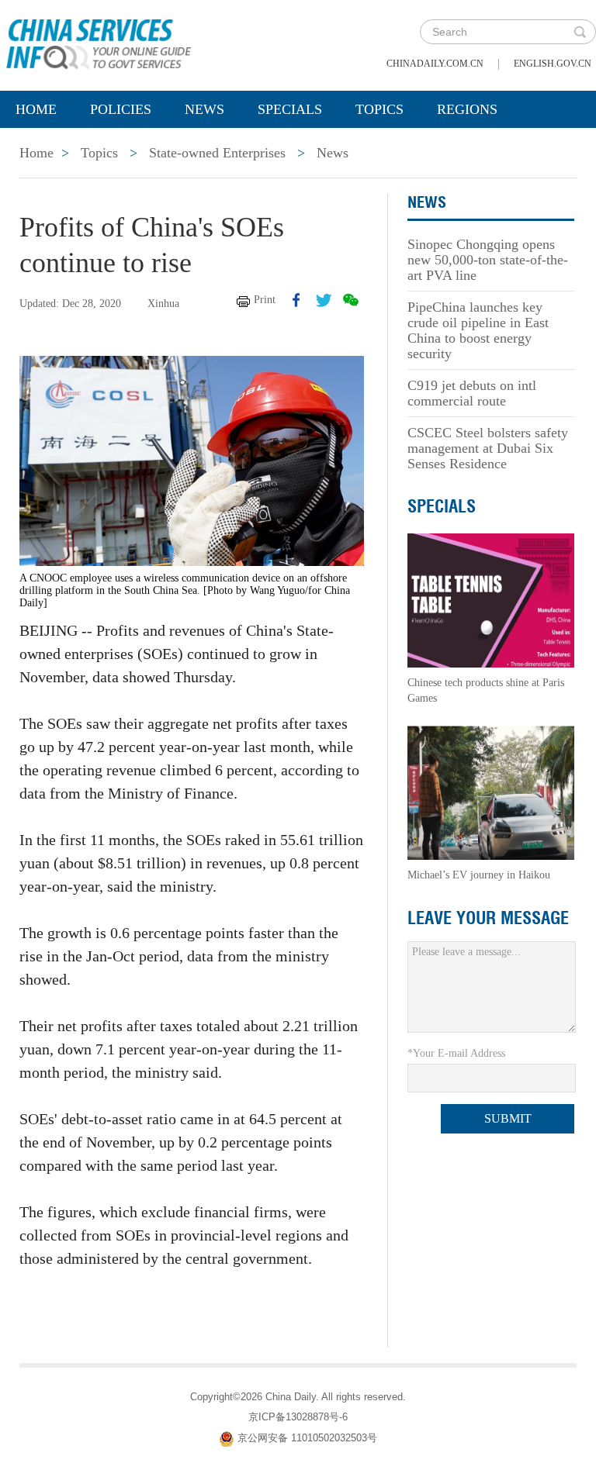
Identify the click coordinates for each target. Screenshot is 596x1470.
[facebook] (296, 300)
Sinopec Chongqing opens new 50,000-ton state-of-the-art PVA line (487, 259)
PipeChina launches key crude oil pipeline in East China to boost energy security (478, 330)
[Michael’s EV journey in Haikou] (490, 792)
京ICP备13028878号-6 (298, 1417)
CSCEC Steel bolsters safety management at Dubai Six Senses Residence (487, 448)
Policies (120, 109)
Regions (467, 109)
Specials (290, 109)
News (204, 109)
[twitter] (323, 300)
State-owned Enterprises (217, 152)
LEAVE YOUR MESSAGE (488, 918)
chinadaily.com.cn (434, 63)
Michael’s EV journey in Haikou (478, 875)
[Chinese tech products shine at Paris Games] (490, 600)
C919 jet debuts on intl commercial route (471, 393)
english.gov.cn (552, 63)
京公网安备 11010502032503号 (307, 1438)
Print (264, 299)
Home (36, 109)
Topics (379, 109)
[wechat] (351, 300)
